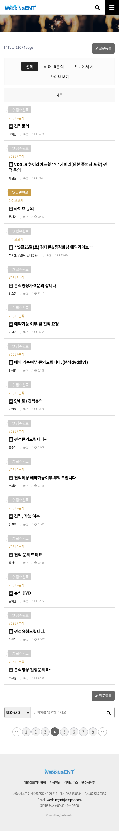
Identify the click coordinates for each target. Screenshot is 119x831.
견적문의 (21, 126)
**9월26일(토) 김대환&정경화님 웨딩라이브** (53, 247)
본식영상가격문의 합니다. (35, 285)
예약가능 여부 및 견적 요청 (36, 324)
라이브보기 (59, 77)
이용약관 (55, 782)
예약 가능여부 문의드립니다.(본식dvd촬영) (50, 362)
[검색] (108, 713)
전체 (30, 66)
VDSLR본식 (54, 66)
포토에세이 (83, 66)
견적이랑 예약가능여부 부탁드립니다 (44, 477)
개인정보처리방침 (35, 782)
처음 (16, 731)
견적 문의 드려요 (27, 554)
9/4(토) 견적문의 (28, 401)
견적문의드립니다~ (30, 439)
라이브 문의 (23, 208)
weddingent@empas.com (64, 799)
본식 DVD (22, 593)
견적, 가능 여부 (26, 516)
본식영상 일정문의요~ (32, 669)
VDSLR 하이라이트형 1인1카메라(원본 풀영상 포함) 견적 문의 (58, 167)
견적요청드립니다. (29, 631)
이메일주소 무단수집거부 (79, 782)
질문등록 (104, 48)
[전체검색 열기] (97, 7)
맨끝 (102, 731)
